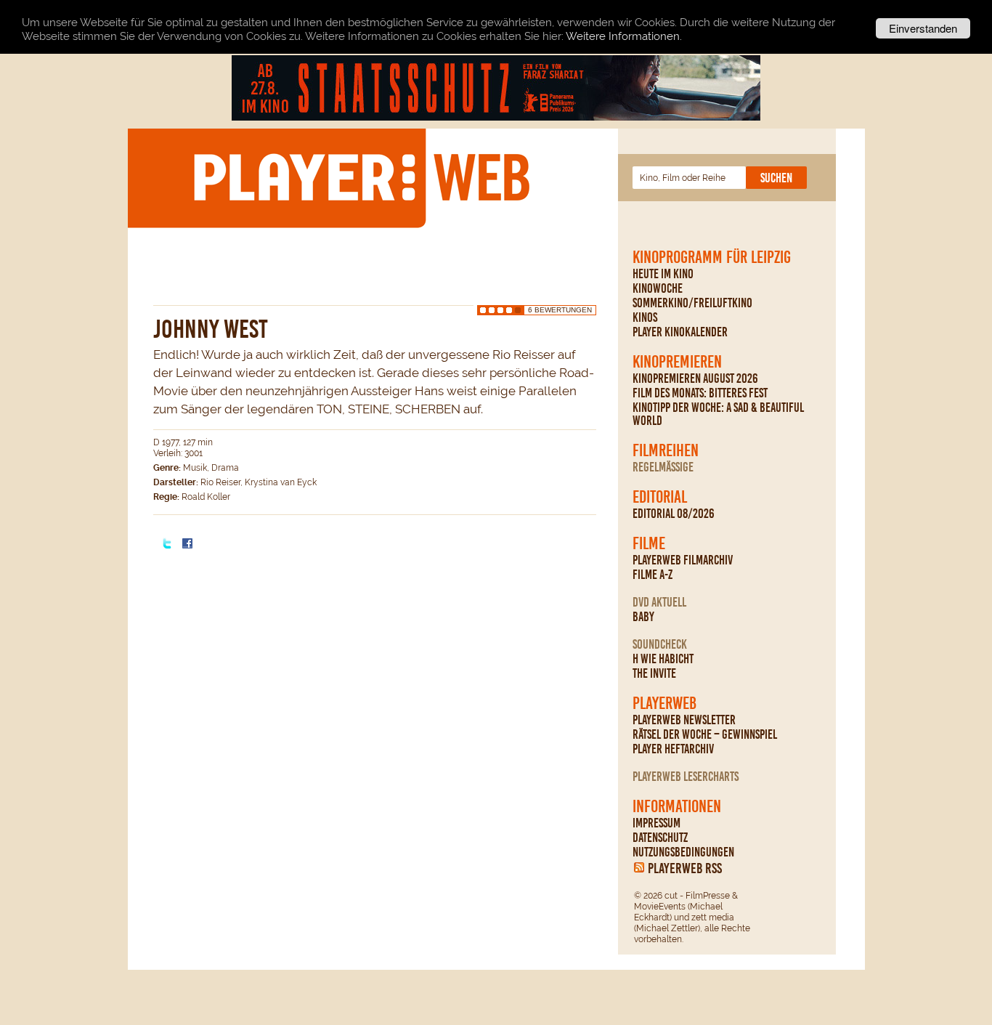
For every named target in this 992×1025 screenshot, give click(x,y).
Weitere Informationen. (624, 36)
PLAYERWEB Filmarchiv (683, 560)
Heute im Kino (663, 273)
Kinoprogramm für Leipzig (712, 257)
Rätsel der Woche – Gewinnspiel (705, 734)
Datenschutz (660, 837)
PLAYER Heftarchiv (673, 748)
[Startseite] (361, 177)
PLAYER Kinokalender (680, 332)
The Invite (654, 673)
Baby (643, 616)
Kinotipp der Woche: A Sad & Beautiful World (718, 414)
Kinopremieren (677, 361)
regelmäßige (663, 467)
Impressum (656, 823)
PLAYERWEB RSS (685, 868)
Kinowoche (658, 288)
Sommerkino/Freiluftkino (692, 302)
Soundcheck (660, 644)
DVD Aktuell (659, 602)
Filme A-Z (652, 574)
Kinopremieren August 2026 (695, 378)
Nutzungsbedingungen (683, 852)
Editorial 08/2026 (674, 513)
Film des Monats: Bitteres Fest (700, 393)
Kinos (645, 317)
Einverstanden (923, 28)
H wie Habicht (663, 658)
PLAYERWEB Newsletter (684, 719)
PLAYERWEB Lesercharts (686, 776)
